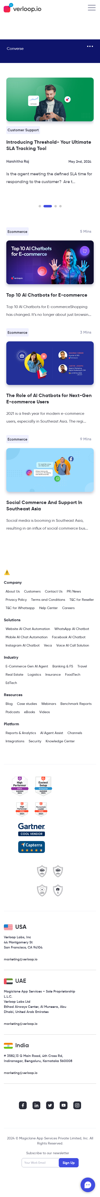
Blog (9, 703)
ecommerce (17, 231)
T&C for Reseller (81, 599)
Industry (11, 657)
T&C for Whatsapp (20, 608)
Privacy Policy (16, 599)
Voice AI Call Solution (72, 645)
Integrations (15, 741)
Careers (68, 608)
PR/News (74, 591)
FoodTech (72, 674)
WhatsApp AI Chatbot (71, 629)
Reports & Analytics (21, 733)
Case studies (27, 703)
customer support (23, 130)
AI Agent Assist (51, 733)
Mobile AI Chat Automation (27, 637)
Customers (32, 591)
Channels (74, 733)
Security (35, 741)
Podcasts (13, 712)
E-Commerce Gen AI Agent (27, 666)
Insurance (53, 674)
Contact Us (53, 591)
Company (13, 582)
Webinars (48, 703)
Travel (82, 666)
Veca (48, 645)
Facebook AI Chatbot (68, 637)
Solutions (12, 619)
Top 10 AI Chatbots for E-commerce (46, 295)
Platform (11, 724)
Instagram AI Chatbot (23, 645)
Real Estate (14, 674)
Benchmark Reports (76, 703)
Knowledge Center (60, 741)
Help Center (48, 608)
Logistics (34, 674)
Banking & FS (62, 666)
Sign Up (69, 1163)
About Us (13, 591)
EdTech (11, 683)
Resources (13, 694)
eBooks (29, 712)
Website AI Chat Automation (28, 629)
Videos (44, 712)
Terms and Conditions (48, 599)
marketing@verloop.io (20, 959)
